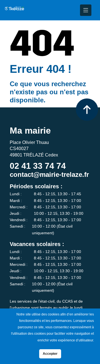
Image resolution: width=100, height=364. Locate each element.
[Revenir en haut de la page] (87, 109)
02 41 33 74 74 (38, 166)
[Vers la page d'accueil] (14, 10)
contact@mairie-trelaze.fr (49, 174)
